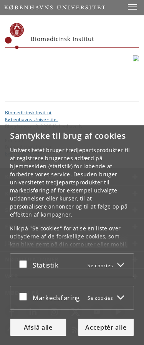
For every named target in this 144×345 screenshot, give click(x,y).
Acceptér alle (105, 327)
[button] (132, 7)
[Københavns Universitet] (14, 36)
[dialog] (72, 235)
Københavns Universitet (31, 119)
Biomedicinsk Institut (28, 112)
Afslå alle (38, 327)
